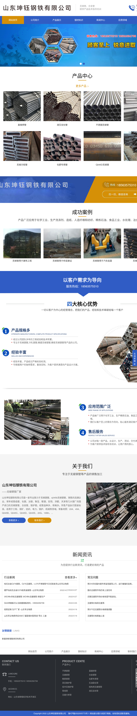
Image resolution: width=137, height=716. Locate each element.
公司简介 (35, 19)
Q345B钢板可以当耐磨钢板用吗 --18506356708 (24, 603)
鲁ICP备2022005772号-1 (78, 713)
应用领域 (122, 19)
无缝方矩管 (67, 694)
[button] (81, 64)
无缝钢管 (66, 674)
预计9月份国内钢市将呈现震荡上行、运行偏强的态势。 (110, 583)
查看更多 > (14, 520)
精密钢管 (66, 678)
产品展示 (57, 19)
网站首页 (13, 19)
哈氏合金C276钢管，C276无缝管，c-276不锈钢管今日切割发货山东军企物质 (36, 583)
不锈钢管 (66, 670)
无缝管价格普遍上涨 (95, 615)
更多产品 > (82, 86)
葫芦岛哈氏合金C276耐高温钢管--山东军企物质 (24, 590)
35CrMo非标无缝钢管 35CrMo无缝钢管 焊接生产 (24, 596)
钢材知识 (79, 19)
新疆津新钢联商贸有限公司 (13, 638)
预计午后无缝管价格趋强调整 (99, 609)
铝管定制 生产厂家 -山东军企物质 (18, 609)
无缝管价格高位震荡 (95, 603)
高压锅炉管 (67, 682)
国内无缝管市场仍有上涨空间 (99, 590)
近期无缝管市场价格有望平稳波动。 (102, 596)
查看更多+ (71, 577)
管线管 (65, 690)
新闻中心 (100, 19)
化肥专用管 (93, 678)
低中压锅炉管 (67, 686)
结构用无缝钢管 (95, 686)
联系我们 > (39, 520)
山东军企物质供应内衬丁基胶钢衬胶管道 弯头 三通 (25, 615)
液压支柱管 (93, 690)
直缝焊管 (92, 670)
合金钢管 (92, 674)
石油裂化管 (93, 682)
